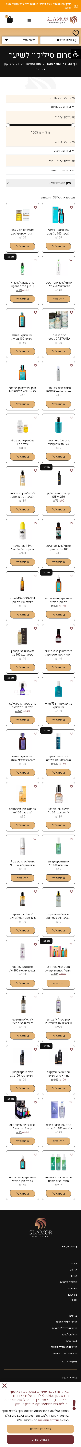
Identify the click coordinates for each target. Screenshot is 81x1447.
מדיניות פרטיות (68, 1282)
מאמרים (72, 1288)
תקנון (74, 1276)
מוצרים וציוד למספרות (64, 1328)
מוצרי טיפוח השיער (39, 63)
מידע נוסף (58, 299)
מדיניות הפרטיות (48, 1420)
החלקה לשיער (69, 1334)
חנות (59, 63)
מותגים (73, 1316)
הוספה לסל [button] (58, 246)
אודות (73, 1270)
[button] (76, 54)
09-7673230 (69, 1378)
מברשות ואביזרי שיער (65, 1353)
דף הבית (71, 63)
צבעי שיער (71, 1341)
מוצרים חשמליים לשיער (64, 1347)
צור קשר (72, 1295)
